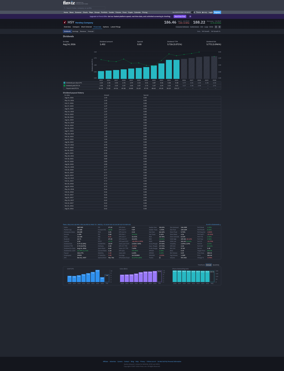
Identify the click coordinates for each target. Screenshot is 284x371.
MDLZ (69, 224)
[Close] (190, 16)
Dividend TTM (68, 246)
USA (201, 27)
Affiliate (105, 361)
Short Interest (86, 27)
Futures (118, 12)
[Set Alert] (216, 26)
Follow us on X (151, 361)
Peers (65, 224)
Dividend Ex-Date (69, 248)
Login (211, 12)
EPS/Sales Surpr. (124, 258)
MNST (93, 224)
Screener (78, 12)
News (72, 12)
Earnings (121, 255)
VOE (129, 224)
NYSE (211, 27)
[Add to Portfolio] (219, 26)
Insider (111, 12)
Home (66, 12)
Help (205, 12)
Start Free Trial (180, 16)
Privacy (142, 361)
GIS (75, 224)
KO (90, 224)
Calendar (137, 12)
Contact (126, 361)
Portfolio (104, 12)
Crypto (130, 12)
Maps (91, 12)
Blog (132, 361)
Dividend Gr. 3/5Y (69, 251)
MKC (78, 224)
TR (96, 224)
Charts (85, 12)
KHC (72, 224)
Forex (125, 12)
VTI (105, 224)
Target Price (201, 251)
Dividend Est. (68, 244)
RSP (126, 224)
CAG (84, 224)
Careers (119, 361)
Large (206, 27)
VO (114, 224)
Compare (76, 27)
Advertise (113, 361)
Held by (100, 224)
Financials (97, 27)
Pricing (144, 12)
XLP (121, 224)
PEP (87, 224)
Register (217, 12)
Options (106, 27)
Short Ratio (173, 234)
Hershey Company (84, 22)
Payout (66, 253)
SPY (118, 224)
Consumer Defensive (182, 27)
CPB (81, 224)
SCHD (107, 224)
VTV (124, 224)
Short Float (173, 232)
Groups (97, 12)
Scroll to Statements (213, 224)
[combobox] (84, 8)
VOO (111, 224)
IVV (116, 224)
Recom (199, 248)
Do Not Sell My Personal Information (169, 361)
